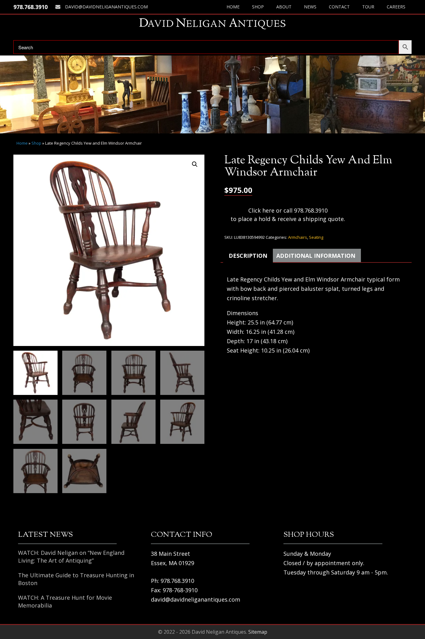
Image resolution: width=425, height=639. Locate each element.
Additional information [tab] (315, 255)
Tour (368, 7)
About (284, 7)
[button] (194, 164)
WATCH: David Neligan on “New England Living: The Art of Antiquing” (71, 556)
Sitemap (257, 631)
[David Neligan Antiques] (212, 23)
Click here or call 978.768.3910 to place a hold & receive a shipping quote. (288, 215)
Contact (339, 7)
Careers (396, 7)
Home (233, 7)
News (310, 7)
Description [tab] (248, 255)
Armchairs (297, 237)
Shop (258, 7)
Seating (316, 237)
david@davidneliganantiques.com (106, 7)
